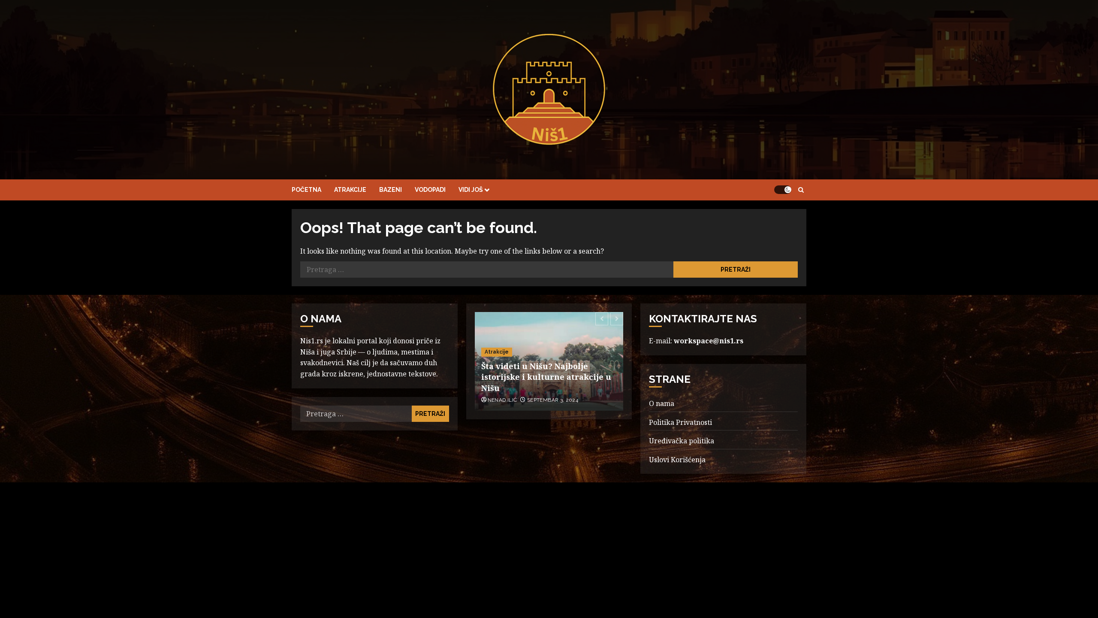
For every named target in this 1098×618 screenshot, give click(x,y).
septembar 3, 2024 (552, 400)
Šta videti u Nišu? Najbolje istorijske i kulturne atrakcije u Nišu (546, 377)
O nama (661, 403)
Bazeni (390, 189)
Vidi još (471, 189)
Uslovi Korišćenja (677, 459)
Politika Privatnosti (680, 422)
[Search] (801, 190)
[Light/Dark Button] (782, 189)
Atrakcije (350, 189)
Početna (306, 189)
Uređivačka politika (681, 440)
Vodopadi (430, 189)
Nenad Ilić (502, 400)
